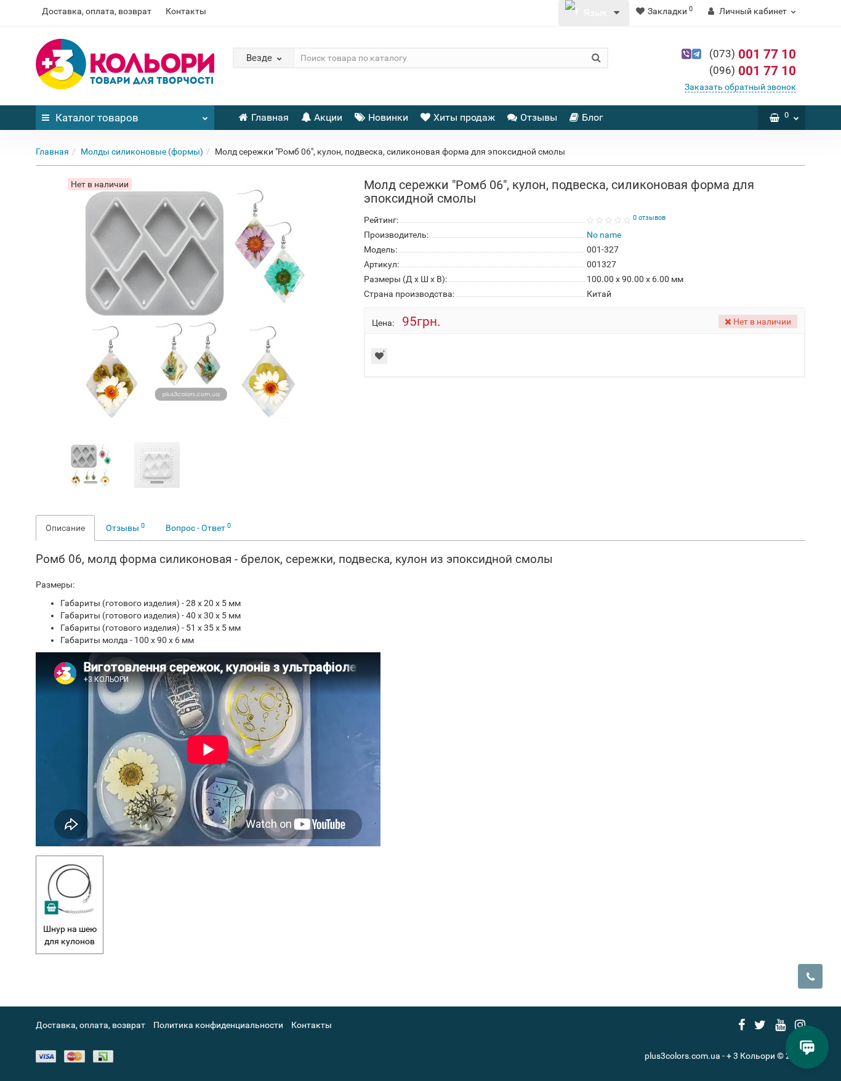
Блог (592, 117)
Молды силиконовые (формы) (142, 151)
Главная (270, 117)
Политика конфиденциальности (218, 1025)
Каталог (97, 117)
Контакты (186, 11)
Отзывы (538, 117)
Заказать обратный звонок (740, 87)
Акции (328, 117)
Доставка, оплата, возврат (96, 11)
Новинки (388, 117)
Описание (65, 528)
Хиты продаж (464, 117)
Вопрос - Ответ (198, 527)
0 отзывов (649, 218)
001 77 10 (752, 54)
